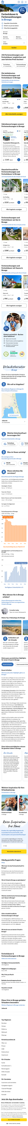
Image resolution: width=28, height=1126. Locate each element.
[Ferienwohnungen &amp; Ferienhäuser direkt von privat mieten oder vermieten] (2, 2)
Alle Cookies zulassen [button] (14, 1119)
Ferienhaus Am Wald (6, 906)
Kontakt (3, 1075)
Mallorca (4, 1029)
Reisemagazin (5, 1069)
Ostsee (3, 1026)
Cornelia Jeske (14, 610)
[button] (26, 2)
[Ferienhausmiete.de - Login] (22, 2)
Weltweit (4, 1032)
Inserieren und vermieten (8, 1082)
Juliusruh (22, 885)
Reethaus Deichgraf (20, 906)
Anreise (5, 37)
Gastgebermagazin (6, 1085)
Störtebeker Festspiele (9, 690)
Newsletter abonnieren (14, 851)
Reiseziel (5, 31)
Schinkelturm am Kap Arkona (8, 721)
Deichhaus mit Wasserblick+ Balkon (10, 904)
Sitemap (3, 1035)
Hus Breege (5, 101)
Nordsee (3, 1023)
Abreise (18, 37)
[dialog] (14, 1113)
